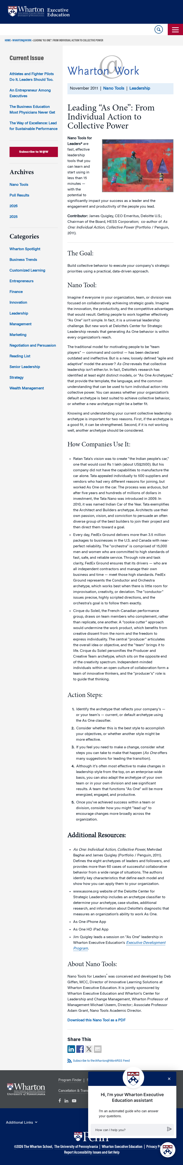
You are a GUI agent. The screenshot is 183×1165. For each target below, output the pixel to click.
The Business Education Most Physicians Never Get (32, 110)
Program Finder (69, 1080)
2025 (14, 217)
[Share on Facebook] (80, 1049)
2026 (14, 206)
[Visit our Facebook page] (59, 1101)
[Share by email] (98, 1049)
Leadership (139, 88)
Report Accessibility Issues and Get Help (91, 1153)
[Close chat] (169, 1078)
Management (20, 324)
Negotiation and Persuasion (33, 346)
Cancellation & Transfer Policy (80, 1091)
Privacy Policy (156, 1147)
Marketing (18, 335)
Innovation (18, 303)
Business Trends (23, 260)
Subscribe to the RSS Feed (101, 1060)
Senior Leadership (25, 367)
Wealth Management (27, 388)
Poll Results (19, 195)
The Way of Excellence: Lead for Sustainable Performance (33, 126)
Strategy (17, 378)
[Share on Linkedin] (71, 1049)
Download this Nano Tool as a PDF (96, 1020)
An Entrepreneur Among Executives (30, 93)
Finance (16, 292)
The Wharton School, (38, 1147)
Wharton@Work (21, 40)
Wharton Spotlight (25, 249)
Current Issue (27, 58)
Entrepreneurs (22, 281)
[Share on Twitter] (89, 1049)
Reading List (20, 356)
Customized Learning (27, 270)
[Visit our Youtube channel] (74, 1101)
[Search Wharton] (158, 29)
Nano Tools (113, 88)
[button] (132, 1130)
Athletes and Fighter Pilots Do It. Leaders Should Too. (32, 77)
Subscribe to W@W (33, 151)
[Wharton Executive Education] (41, 12)
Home (8, 40)
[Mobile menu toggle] (175, 29)
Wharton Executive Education (122, 1147)
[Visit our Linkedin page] (66, 1101)
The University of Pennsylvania (76, 1147)
